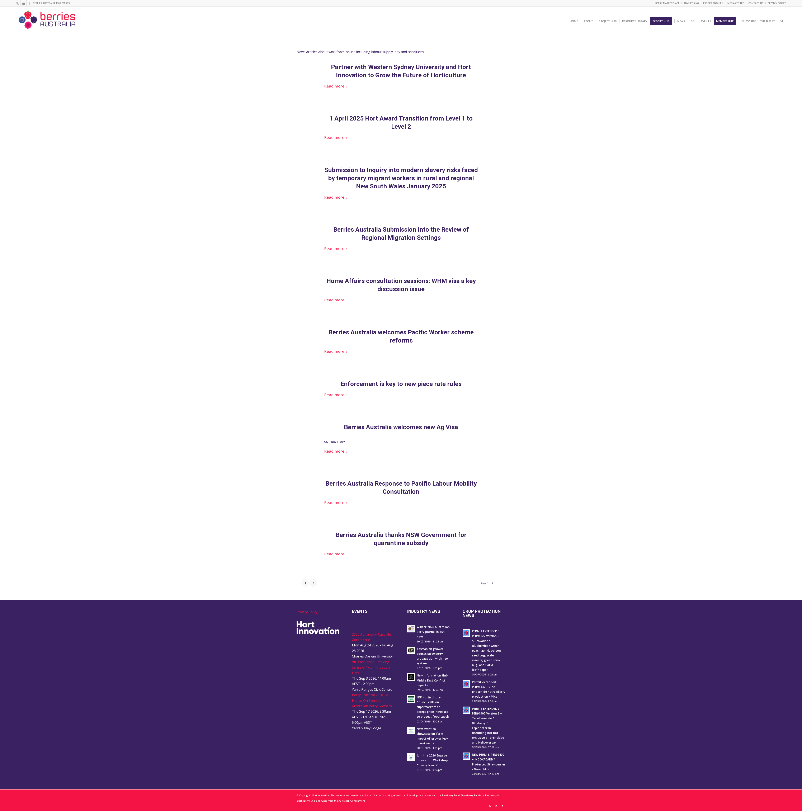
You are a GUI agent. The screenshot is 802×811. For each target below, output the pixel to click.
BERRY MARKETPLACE (667, 3)
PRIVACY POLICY (777, 3)
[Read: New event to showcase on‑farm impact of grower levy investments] (411, 730)
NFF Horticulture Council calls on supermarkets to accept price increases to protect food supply (433, 707)
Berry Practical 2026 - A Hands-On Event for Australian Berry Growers (372, 700)
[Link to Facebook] (30, 3)
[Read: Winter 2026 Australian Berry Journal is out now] (411, 628)
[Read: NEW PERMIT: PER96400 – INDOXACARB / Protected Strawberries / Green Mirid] (466, 756)
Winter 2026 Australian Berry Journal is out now (433, 631)
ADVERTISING (691, 3)
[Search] (782, 21)
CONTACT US (755, 3)
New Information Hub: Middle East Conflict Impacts (432, 680)
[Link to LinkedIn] (23, 3)
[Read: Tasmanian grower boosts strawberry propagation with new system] (411, 650)
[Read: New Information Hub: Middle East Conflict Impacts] (411, 677)
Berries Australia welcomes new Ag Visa (401, 427)
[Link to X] (17, 3)
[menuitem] (667, 3)
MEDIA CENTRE (735, 3)
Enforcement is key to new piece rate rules (401, 383)
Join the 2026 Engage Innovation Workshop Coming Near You (432, 760)
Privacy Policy (307, 612)
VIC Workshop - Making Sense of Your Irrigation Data (371, 667)
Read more (334, 86)
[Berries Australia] (47, 21)
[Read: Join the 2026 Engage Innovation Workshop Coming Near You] (411, 757)
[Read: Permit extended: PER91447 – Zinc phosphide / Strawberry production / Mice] (466, 684)
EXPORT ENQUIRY (713, 3)
